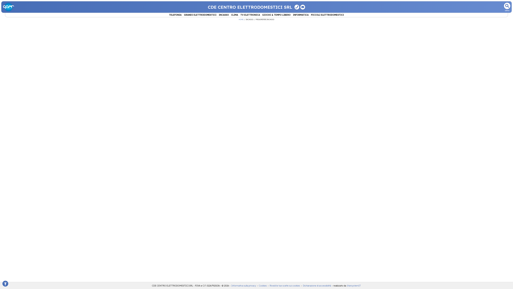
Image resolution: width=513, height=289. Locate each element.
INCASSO (224, 15)
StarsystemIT (354, 285)
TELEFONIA (175, 15)
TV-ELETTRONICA (250, 15)
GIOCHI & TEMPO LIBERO (276, 15)
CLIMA (234, 15)
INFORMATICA (301, 15)
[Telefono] (296, 7)
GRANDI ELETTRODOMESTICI (200, 15)
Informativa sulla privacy (243, 285)
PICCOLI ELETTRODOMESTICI (327, 15)
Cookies (263, 285)
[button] (5, 283)
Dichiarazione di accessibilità (317, 285)
